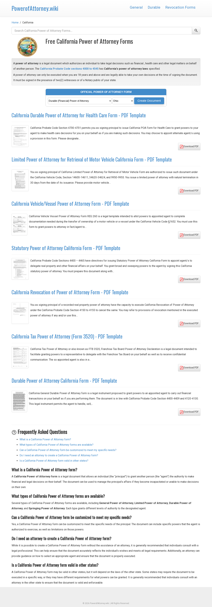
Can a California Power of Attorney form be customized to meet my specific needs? (68, 450)
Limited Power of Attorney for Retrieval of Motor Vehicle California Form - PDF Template (92, 159)
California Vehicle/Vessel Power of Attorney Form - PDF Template (70, 203)
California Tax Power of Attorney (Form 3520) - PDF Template (67, 336)
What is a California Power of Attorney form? (45, 439)
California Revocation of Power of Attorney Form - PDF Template (70, 292)
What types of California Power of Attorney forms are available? (56, 444)
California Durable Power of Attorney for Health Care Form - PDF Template (79, 115)
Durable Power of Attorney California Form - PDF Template (64, 380)
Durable (154, 7)
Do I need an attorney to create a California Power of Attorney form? (59, 455)
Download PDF (191, 146)
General (136, 7)
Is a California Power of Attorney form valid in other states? (54, 460)
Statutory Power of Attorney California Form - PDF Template (66, 248)
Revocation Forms (180, 7)
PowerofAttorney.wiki (35, 8)
